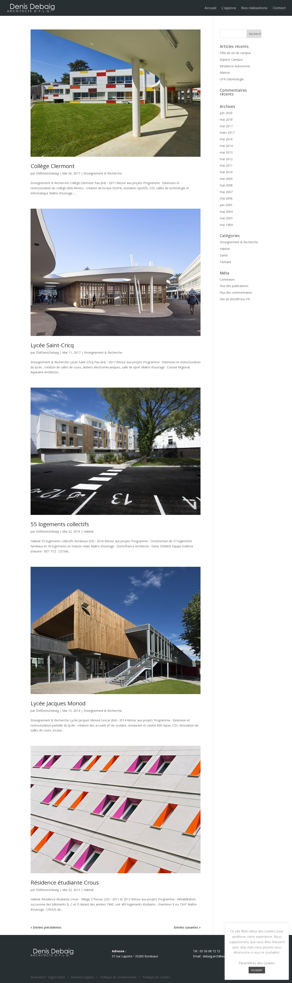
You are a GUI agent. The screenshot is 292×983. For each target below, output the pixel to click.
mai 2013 (226, 152)
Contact (279, 8)
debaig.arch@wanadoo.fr (220, 956)
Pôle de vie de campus (235, 53)
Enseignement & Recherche (103, 173)
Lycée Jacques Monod (58, 703)
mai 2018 (226, 119)
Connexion (227, 279)
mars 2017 (227, 132)
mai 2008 (226, 185)
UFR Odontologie (232, 79)
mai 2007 (226, 192)
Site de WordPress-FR (235, 299)
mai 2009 (226, 179)
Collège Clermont (53, 166)
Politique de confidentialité (118, 977)
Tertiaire (225, 262)
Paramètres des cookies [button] (257, 963)
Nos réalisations (254, 8)
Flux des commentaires (236, 292)
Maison (225, 72)
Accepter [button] (257, 970)
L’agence (229, 8)
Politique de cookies (156, 977)
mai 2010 (226, 172)
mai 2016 (226, 139)
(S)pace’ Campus (231, 59)
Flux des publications (234, 286)
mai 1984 (226, 225)
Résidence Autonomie (235, 66)
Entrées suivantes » (187, 927)
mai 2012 (226, 159)
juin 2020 (226, 113)
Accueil (210, 8)
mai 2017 (226, 126)
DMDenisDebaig (47, 173)
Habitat (89, 531)
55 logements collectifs (60, 524)
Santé (224, 255)
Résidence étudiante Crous (65, 882)
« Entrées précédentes (46, 927)
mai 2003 (226, 218)
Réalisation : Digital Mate (48, 977)
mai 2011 (226, 165)
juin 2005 (226, 205)
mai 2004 (226, 211)
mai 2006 (226, 198)
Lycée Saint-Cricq (52, 345)
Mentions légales (82, 977)
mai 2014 (226, 146)
